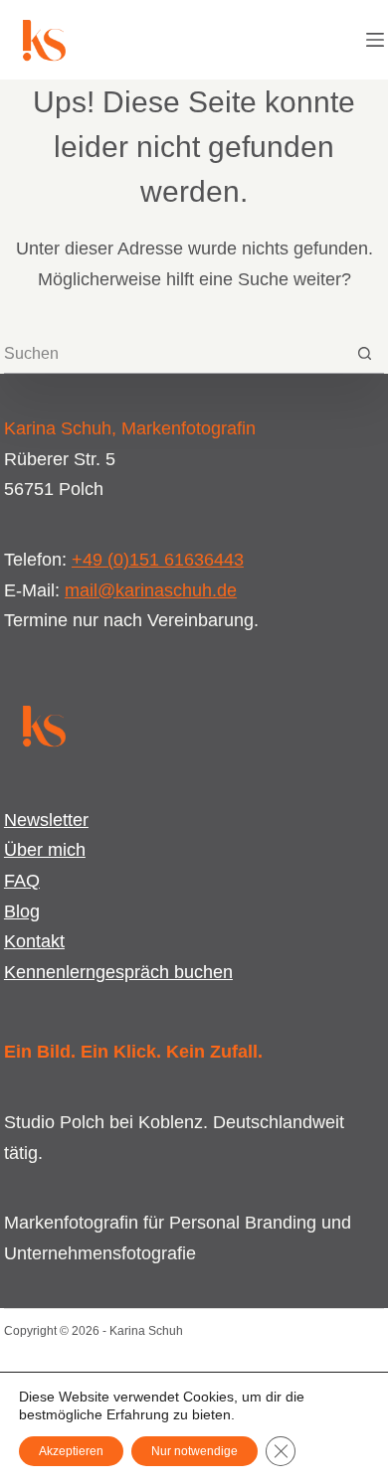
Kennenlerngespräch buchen (118, 972)
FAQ (22, 881)
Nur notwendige (194, 1451)
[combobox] (174, 354)
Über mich (45, 850)
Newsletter (46, 820)
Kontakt (34, 941)
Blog (22, 911)
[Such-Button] (364, 353)
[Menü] (375, 40)
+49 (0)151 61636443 (158, 560)
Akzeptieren (71, 1451)
